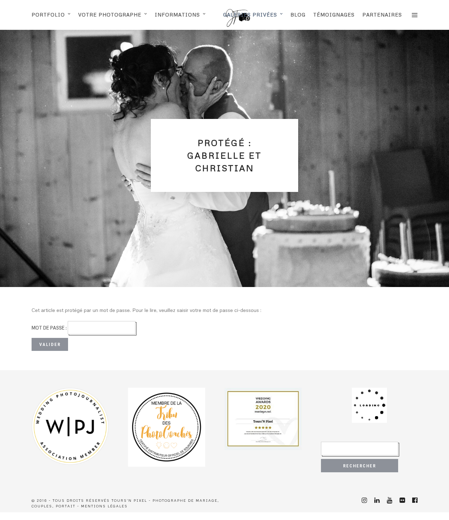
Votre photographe (109, 15)
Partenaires (382, 15)
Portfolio (48, 15)
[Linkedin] (377, 500)
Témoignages (334, 15)
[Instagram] (364, 500)
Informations (177, 15)
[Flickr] (402, 500)
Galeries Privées (250, 15)
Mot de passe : (50, 328)
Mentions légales (104, 506)
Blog (298, 15)
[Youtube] (389, 500)
